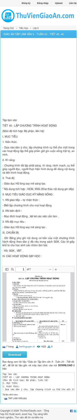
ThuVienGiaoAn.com (30, 410)
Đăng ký (26, 3)
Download (14, 354)
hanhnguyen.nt (27, 346)
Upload (58, 3)
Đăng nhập (42, 3)
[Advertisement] (38, 78)
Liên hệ (73, 3)
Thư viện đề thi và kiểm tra (29, 417)
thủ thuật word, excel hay (18, 414)
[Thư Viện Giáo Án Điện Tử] (38, 16)
